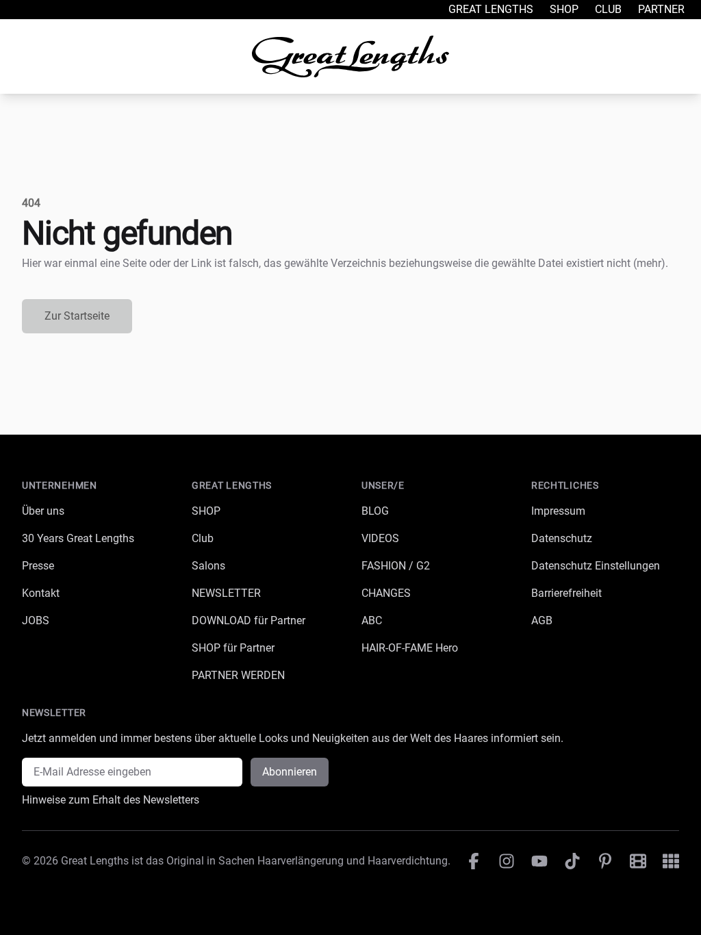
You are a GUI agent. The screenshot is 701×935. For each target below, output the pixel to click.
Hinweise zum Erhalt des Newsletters (110, 799)
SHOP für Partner (233, 647)
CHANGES (386, 593)
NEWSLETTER (226, 593)
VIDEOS (380, 538)
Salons (208, 565)
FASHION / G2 (395, 565)
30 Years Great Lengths (78, 538)
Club (608, 9)
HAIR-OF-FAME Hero (409, 647)
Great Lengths (490, 9)
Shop (564, 9)
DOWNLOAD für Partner (248, 620)
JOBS (35, 620)
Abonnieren (289, 771)
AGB (541, 620)
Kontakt (41, 593)
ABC (371, 620)
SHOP (206, 510)
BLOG (375, 510)
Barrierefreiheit (566, 593)
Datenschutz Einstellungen (595, 565)
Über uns (43, 510)
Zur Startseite (77, 315)
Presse (38, 565)
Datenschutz (561, 538)
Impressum (558, 510)
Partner (661, 9)
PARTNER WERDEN (238, 675)
